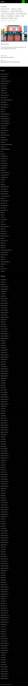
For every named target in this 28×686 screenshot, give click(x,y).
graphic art (3, 132)
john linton (3, 160)
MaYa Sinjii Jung (4, 193)
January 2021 (3, 366)
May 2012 (3, 603)
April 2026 (3, 284)
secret (2, 238)
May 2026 (3, 282)
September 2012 (4, 594)
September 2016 (4, 486)
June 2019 (3, 411)
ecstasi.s (2, 111)
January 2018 (3, 450)
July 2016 (3, 490)
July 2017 (3, 462)
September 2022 (4, 338)
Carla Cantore (3, 88)
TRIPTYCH (3, 264)
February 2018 (4, 448)
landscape (3, 170)
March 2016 (3, 500)
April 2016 (3, 497)
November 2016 (4, 481)
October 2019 (3, 401)
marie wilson (3, 189)
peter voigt (3, 207)
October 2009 (3, 676)
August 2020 (3, 378)
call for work (3, 85)
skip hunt (2, 247)
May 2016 (3, 495)
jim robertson (3, 158)
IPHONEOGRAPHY (5, 149)
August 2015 (3, 516)
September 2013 (4, 568)
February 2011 (4, 638)
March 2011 (3, 636)
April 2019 (3, 415)
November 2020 (4, 371)
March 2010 (3, 664)
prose (2, 221)
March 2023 (3, 326)
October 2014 (3, 540)
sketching (2, 245)
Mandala (2, 184)
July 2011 (3, 626)
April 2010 (3, 662)
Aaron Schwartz (12, 20)
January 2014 (3, 561)
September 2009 (4, 678)
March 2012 (3, 608)
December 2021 (4, 354)
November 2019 (4, 399)
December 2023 (4, 310)
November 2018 (4, 427)
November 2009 (4, 673)
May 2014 (3, 551)
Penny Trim (3, 203)
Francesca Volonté (4, 121)
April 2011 (3, 633)
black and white (4, 83)
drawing (2, 109)
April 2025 (3, 296)
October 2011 (3, 619)
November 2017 (4, 455)
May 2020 (3, 385)
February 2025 (4, 298)
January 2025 (3, 300)
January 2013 (3, 584)
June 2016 (3, 493)
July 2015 (3, 519)
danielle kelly (3, 102)
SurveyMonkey (20, 47)
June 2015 (3, 521)
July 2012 (3, 598)
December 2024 (4, 303)
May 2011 (3, 631)
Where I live (3, 268)
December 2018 (4, 425)
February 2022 (4, 350)
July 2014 (3, 547)
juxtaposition (3, 167)
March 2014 (3, 556)
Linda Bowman (4, 177)
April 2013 (3, 579)
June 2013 (3, 575)
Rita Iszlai (2, 228)
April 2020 (3, 387)
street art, (3, 259)
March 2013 (3, 582)
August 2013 (3, 570)
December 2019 (4, 397)
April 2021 (3, 364)
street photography (4, 261)
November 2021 (4, 357)
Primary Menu (26, 1)
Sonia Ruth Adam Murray (6, 250)
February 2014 (4, 558)
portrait (2, 217)
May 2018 (3, 441)
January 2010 (3, 669)
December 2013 (4, 563)
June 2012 (3, 601)
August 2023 (3, 319)
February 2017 (4, 474)
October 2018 (3, 429)
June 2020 (3, 382)
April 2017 (3, 469)
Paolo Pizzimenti (4, 200)
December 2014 (4, 535)
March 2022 (3, 347)
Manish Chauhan (4, 186)
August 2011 (3, 624)
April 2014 (3, 554)
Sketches (2, 243)
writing (2, 271)
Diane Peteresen (4, 104)
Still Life (2, 257)
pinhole (2, 212)
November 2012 (4, 589)
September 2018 (4, 432)
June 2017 (3, 465)
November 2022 (4, 336)
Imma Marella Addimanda (6, 144)
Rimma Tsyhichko (4, 226)
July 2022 (3, 340)
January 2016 (3, 504)
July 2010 (3, 655)
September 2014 (4, 542)
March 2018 (3, 446)
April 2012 (3, 605)
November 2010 (4, 645)
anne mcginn (3, 78)
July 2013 (3, 572)
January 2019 (3, 422)
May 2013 (3, 577)
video (2, 266)
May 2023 (3, 321)
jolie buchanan (4, 165)
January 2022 (3, 352)
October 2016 (3, 483)
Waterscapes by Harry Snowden (7, 56)
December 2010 (4, 643)
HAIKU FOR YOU (4, 135)
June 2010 (3, 657)
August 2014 (3, 544)
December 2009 (4, 671)
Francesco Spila (4, 125)
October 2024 (3, 305)
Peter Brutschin (4, 205)
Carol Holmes (3, 92)
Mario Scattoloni (4, 191)
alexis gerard (3, 76)
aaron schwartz (4, 74)
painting (2, 198)
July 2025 (3, 293)
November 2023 (4, 312)
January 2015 (3, 533)
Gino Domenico (4, 130)
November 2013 (4, 565)
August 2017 (3, 460)
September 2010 (4, 650)
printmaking (3, 219)
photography (4, 6)
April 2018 (3, 443)
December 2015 (4, 507)
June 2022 (3, 343)
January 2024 (3, 307)
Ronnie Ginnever (4, 235)
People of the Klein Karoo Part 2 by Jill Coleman (10, 61)
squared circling (4, 252)
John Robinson (4, 163)
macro (2, 182)
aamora (2, 1)
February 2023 (4, 328)
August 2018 (3, 434)
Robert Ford (3, 231)
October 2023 (3, 314)
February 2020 (4, 392)
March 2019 (3, 418)
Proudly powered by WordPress (6, 684)
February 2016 (4, 502)
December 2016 (4, 479)
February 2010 (4, 666)
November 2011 (4, 617)
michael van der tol (4, 196)
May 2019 (3, 413)
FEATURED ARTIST (4, 118)
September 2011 (4, 622)
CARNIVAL (3, 90)
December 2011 (4, 615)
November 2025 (4, 289)
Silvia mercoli (3, 240)
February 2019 (4, 420)
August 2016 (3, 488)
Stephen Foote (3, 254)
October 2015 (3, 511)
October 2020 (3, 373)
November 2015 (4, 509)
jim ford (2, 153)
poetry (2, 214)
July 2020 (3, 380)
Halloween (3, 137)
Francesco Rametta (4, 123)
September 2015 (4, 514)
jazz (1, 151)
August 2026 (3, 279)
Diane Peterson (4, 106)
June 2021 (3, 361)
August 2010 (3, 652)
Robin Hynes (3, 233)
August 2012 (3, 596)
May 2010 (3, 659)
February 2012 (4, 610)
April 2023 (3, 324)
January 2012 (3, 612)
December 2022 (4, 333)
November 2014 (4, 537)
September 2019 (4, 404)
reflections (3, 224)
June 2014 (3, 549)
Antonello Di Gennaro (5, 81)
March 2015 (3, 528)
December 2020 (4, 368)
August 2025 (3, 291)
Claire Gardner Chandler (6, 99)
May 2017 (3, 467)
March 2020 (3, 389)
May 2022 (3, 345)
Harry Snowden (4, 139)
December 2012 (4, 587)
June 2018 (3, 439)
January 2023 (3, 331)
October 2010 (3, 648)
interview (2, 146)
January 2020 (3, 394)
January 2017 (3, 476)
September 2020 (4, 375)
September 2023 (4, 317)
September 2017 (4, 458)
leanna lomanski (4, 174)
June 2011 (3, 629)
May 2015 (3, 523)
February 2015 (4, 530)
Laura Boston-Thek (4, 172)
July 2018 (3, 436)
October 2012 (3, 591)
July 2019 (3, 408)
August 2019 (3, 406)
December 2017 (4, 453)
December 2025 (4, 286)
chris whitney (3, 97)
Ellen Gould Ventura (5, 113)
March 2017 (3, 472)
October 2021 (3, 359)
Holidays (2, 142)
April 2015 (3, 526)
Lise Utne (2, 179)
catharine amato (4, 95)
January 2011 (3, 640)
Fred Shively (3, 128)
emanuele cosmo (4, 116)
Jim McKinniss (4, 156)
